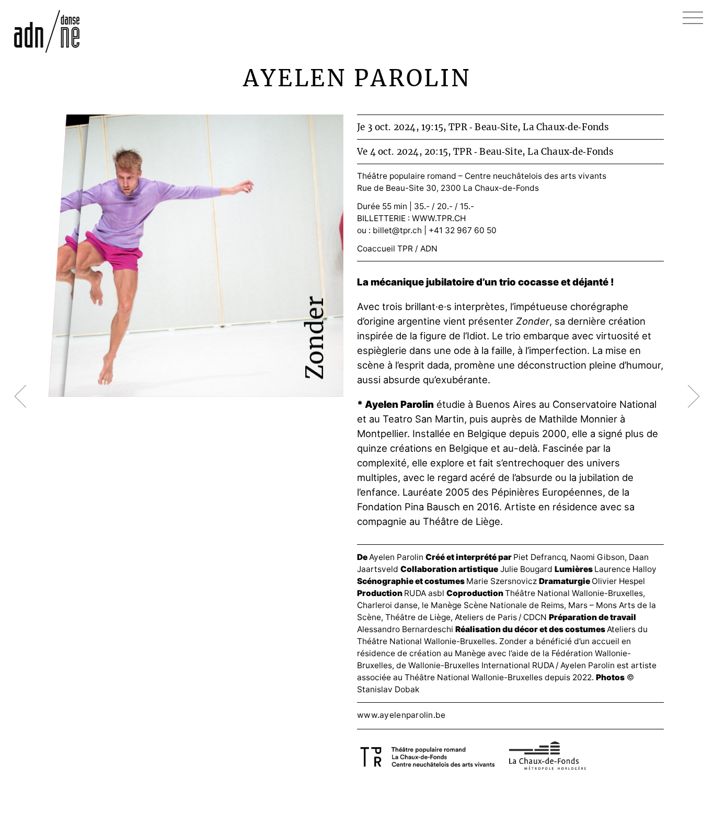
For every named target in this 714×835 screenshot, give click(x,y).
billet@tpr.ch (397, 230)
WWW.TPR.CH (439, 218)
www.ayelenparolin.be (401, 715)
